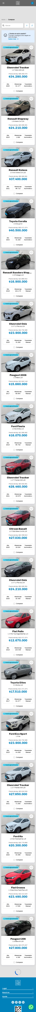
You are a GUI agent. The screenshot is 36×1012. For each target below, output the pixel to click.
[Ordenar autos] (32, 25)
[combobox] (13, 25)
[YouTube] (19, 1002)
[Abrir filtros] (26, 25)
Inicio (3, 19)
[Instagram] (16, 1002)
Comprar (11, 19)
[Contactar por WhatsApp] (31, 1007)
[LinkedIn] (23, 1002)
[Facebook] (13, 1002)
